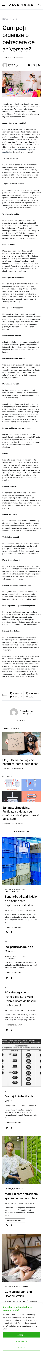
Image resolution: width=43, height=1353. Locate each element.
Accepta (21, 1335)
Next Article (8, 776)
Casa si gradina (12, 891)
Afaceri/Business (12, 889)
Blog (15, 19)
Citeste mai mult (14, 927)
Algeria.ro (21, 4)
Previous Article (11, 729)
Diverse (8, 942)
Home (5, 19)
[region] (21, 1328)
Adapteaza (21, 1341)
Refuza (21, 1348)
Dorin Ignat (11, 64)
